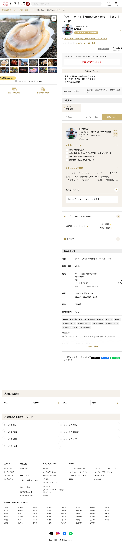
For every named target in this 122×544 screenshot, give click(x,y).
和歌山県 (79, 517)
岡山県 (6, 520)
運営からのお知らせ (49, 475)
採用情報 (46, 495)
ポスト (96, 358)
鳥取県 (92, 517)
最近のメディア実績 (74, 168)
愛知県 (92, 513)
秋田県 (63, 507)
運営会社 (46, 468)
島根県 (107, 517)
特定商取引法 (47, 486)
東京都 (63, 510)
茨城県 (107, 507)
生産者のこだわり (73, 145)
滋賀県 (6, 517)
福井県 (20, 513)
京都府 (20, 517)
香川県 (63, 520)
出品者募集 (24, 468)
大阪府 (35, 517)
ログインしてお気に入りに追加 (30, 81)
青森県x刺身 (85, 327)
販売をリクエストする (92, 62)
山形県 (78, 507)
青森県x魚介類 (69, 323)
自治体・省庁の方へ (27, 495)
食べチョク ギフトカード (77, 475)
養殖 (66, 319)
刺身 (95, 297)
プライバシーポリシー (50, 483)
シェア (106, 358)
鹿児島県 (79, 523)
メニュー (116, 5)
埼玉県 (35, 510)
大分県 (49, 523)
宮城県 (49, 507)
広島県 (20, 520)
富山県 (107, 510)
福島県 (92, 507)
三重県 (107, 513)
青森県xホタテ (112, 323)
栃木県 (6, 510)
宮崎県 (63, 523)
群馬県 (20, 510)
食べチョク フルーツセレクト (104, 472)
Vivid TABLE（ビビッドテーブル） (106, 468)
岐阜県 (63, 513)
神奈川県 (79, 510)
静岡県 (78, 513)
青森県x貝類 (99, 323)
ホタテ (92, 293)
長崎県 (20, 523)
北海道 (6, 507)
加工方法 (87, 297)
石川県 (6, 513)
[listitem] (16, 403)
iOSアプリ (72, 479)
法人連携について (26, 492)
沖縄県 (92, 523)
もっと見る (93, 346)
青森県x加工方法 (70, 327)
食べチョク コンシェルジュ (78, 472)
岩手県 (35, 507)
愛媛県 (78, 520)
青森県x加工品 (84, 323)
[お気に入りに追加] (53, 18)
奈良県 (63, 517)
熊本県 (35, 523)
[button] (92, 223)
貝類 (85, 293)
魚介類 (78, 293)
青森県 (78, 304)
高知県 (92, 520)
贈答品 (92, 319)
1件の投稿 (91, 43)
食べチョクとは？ (10, 468)
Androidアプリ (99, 479)
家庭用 (101, 319)
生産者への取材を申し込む (29, 480)
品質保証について (10, 475)
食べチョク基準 (9, 472)
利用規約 (46, 479)
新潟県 (92, 510)
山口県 (35, 520)
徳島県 (49, 520)
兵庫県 (49, 517)
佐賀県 (6, 523)
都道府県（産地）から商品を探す (16, 503)
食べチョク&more (100, 475)
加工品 (78, 297)
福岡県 (107, 520)
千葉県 (49, 510)
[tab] (92, 117)
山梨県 (35, 513)
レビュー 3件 (82, 43)
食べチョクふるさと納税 (77, 468)
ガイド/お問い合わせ (49, 472)
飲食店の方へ (8, 479)
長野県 (49, 513)
